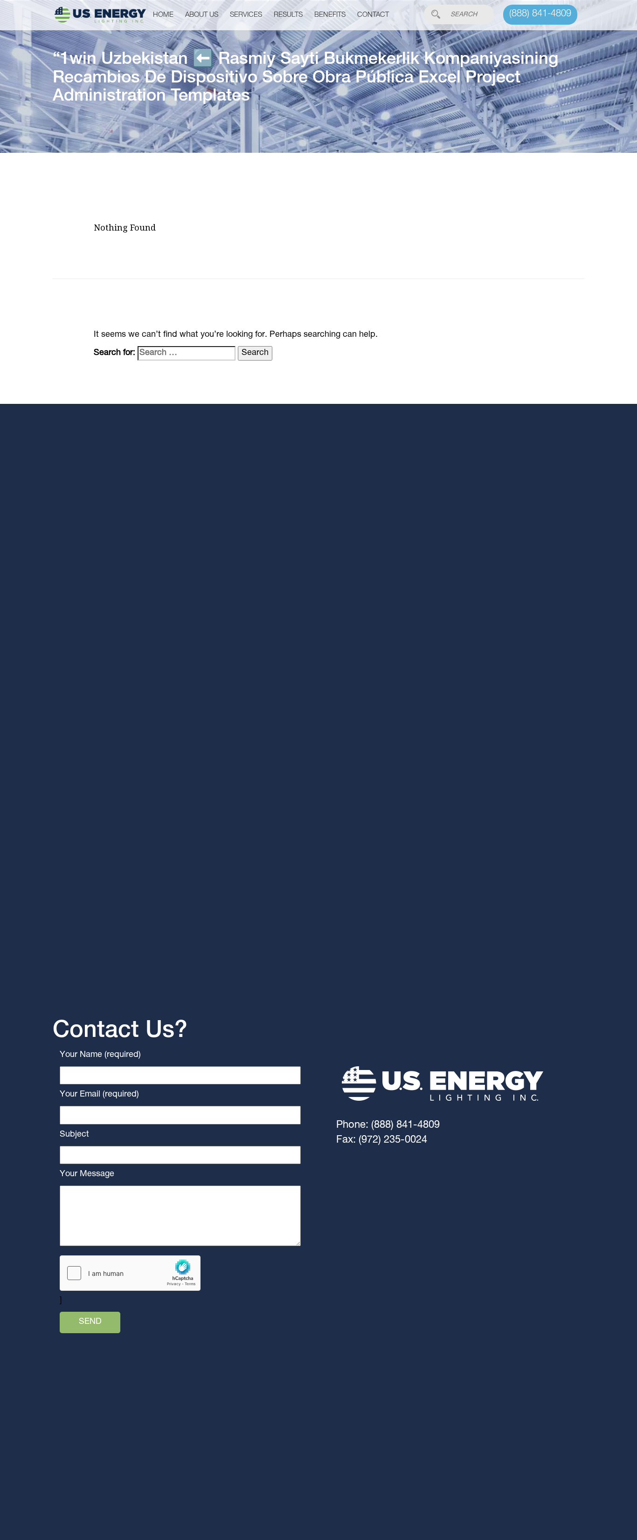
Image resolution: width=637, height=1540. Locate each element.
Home (163, 15)
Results (288, 15)
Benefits (330, 15)
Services (246, 15)
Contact (373, 15)
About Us (201, 15)
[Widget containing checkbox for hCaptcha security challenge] (130, 1273)
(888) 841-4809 (540, 14)
